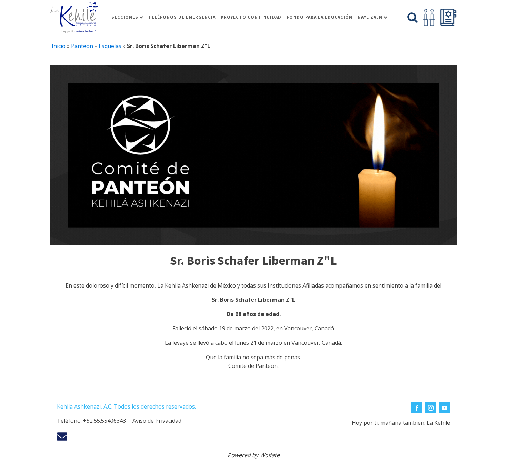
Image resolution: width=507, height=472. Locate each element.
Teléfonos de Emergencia (182, 17)
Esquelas (110, 46)
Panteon (82, 46)
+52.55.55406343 (104, 420)
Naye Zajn (370, 17)
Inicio (59, 46)
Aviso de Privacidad (156, 420)
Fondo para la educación (319, 17)
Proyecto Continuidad (251, 17)
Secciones (124, 17)
